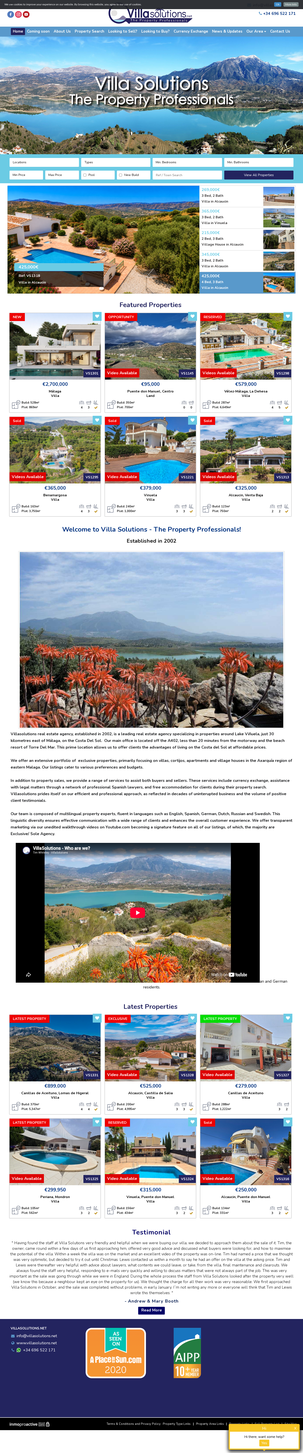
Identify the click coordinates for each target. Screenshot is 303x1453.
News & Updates (227, 31)
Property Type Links (177, 1424)
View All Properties (259, 175)
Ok (277, 4)
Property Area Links (210, 1424)
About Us (62, 31)
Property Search (89, 31)
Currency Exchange (191, 31)
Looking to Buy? (155, 31)
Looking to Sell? (122, 31)
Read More (151, 1310)
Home (18, 31)
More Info (291, 4)
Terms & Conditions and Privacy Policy (134, 1424)
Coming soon (38, 31)
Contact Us (280, 31)
